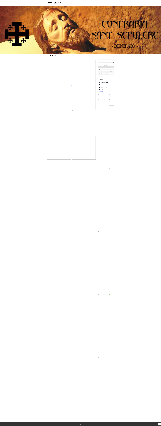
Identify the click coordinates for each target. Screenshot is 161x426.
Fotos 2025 (106, 2)
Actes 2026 (80, 2)
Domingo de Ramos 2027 (105, 82)
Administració (95, 2)
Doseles (99, 2)
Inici (70, 2)
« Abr (99, 76)
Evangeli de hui (111, 2)
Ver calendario (100, 91)
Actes (103, 2)
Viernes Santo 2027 (104, 87)
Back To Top (80, 425)
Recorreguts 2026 (85, 2)
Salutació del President (75, 2)
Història (90, 2)
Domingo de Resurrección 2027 (106, 89)
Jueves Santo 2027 (104, 84)
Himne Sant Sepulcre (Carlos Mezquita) (75, 4)
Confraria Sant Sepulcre (55, 2)
